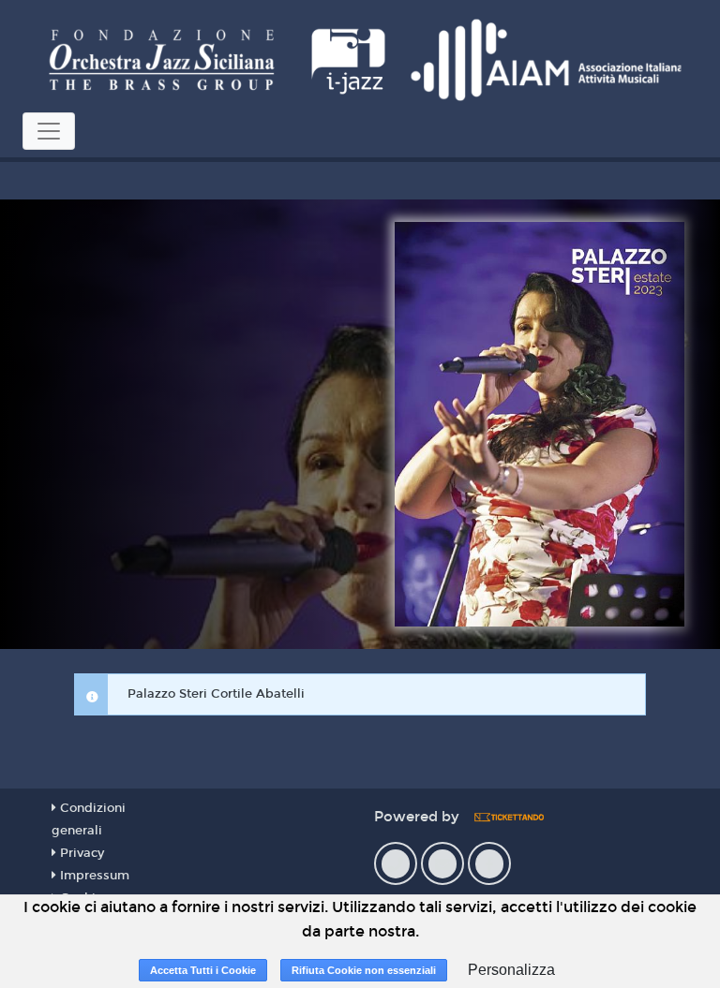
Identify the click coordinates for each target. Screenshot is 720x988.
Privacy (80, 853)
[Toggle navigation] (48, 131)
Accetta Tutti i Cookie (203, 970)
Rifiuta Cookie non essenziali (364, 970)
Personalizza (511, 970)
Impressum (92, 875)
